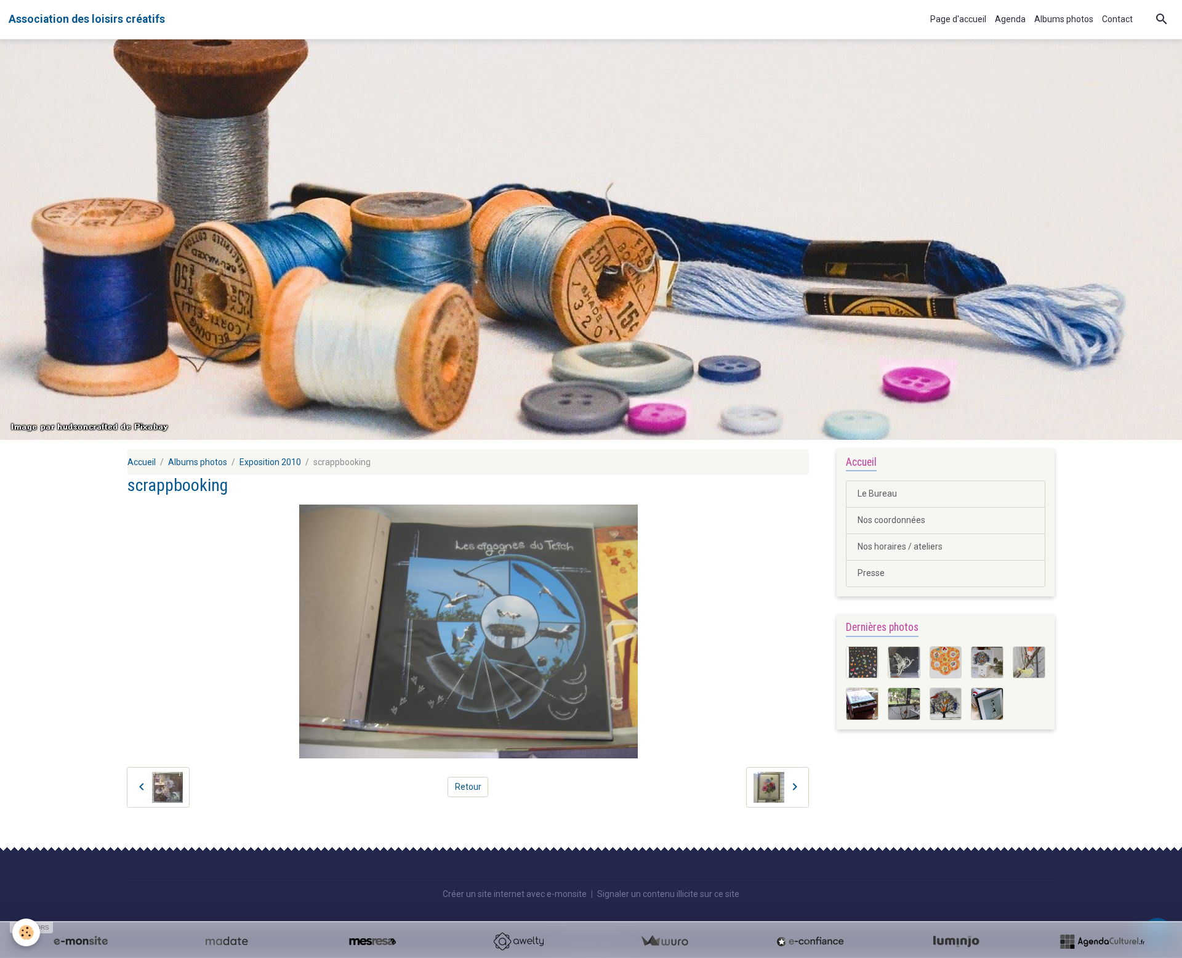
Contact (1117, 19)
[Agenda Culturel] (1102, 941)
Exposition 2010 (270, 462)
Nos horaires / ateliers (900, 546)
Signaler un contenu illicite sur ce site (668, 894)
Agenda (1010, 19)
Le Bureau (877, 493)
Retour (468, 787)
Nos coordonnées (891, 520)
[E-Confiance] (810, 941)
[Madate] (226, 941)
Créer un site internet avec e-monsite (515, 894)
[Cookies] (26, 932)
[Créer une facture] (664, 941)
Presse (871, 573)
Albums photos (1063, 19)
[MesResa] (372, 941)
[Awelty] (518, 941)
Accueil (141, 462)
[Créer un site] (80, 941)
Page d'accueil (958, 19)
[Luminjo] (956, 941)
